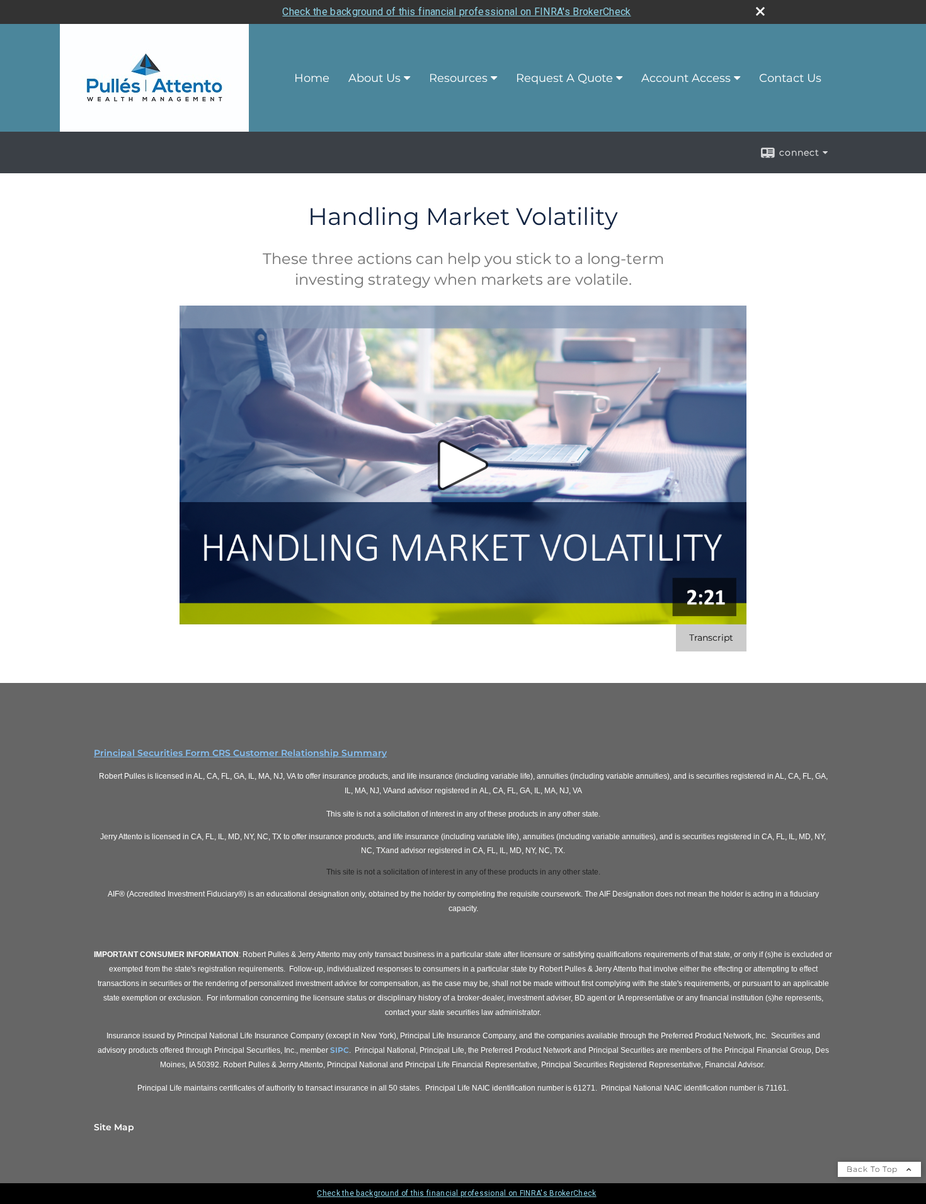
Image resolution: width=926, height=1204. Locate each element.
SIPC (339, 1050)
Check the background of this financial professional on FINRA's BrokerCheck (456, 12)
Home (311, 78)
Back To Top (873, 1169)
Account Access (686, 78)
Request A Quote (564, 78)
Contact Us (790, 78)
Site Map (114, 1127)
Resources (458, 78)
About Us (374, 78)
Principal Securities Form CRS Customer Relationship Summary (240, 753)
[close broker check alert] (760, 11)
